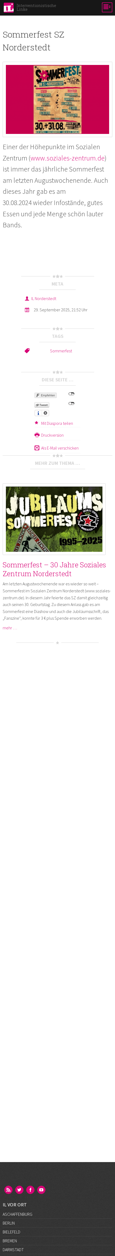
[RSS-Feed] (8, 1190)
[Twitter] (19, 1190)
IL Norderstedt (43, 298)
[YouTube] (41, 1190)
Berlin (9, 1223)
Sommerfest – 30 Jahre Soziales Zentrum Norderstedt (54, 569)
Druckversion (52, 435)
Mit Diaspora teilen (57, 423)
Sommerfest (61, 350)
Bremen (10, 1240)
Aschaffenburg (17, 1214)
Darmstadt (13, 1249)
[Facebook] (30, 1190)
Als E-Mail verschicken (60, 448)
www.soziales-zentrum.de (67, 158)
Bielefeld (11, 1232)
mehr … (10, 627)
